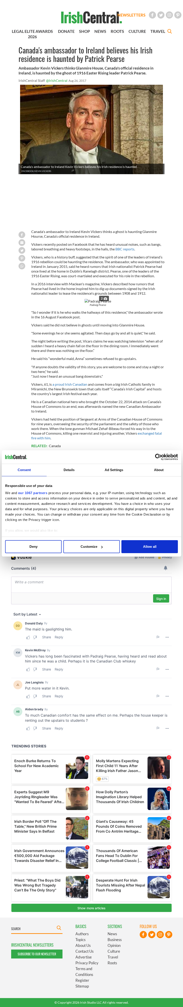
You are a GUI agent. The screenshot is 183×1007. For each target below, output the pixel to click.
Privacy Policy (86, 962)
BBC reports (124, 249)
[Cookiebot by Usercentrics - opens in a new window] (158, 457)
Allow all (149, 546)
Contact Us (84, 951)
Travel (113, 957)
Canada (55, 446)
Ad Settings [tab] (114, 470)
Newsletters (131, 15)
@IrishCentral (56, 80)
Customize (89, 546)
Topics (80, 939)
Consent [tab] (24, 470)
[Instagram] (169, 15)
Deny (33, 546)
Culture (114, 951)
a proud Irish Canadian (69, 384)
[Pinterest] (177, 15)
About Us (83, 945)
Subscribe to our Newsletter (37, 954)
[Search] (169, 32)
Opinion (114, 945)
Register (82, 980)
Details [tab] (69, 470)
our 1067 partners (33, 493)
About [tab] (159, 470)
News (112, 933)
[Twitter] (160, 15)
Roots (112, 962)
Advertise (83, 957)
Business (115, 939)
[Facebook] (152, 15)
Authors (82, 933)
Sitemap (82, 986)
